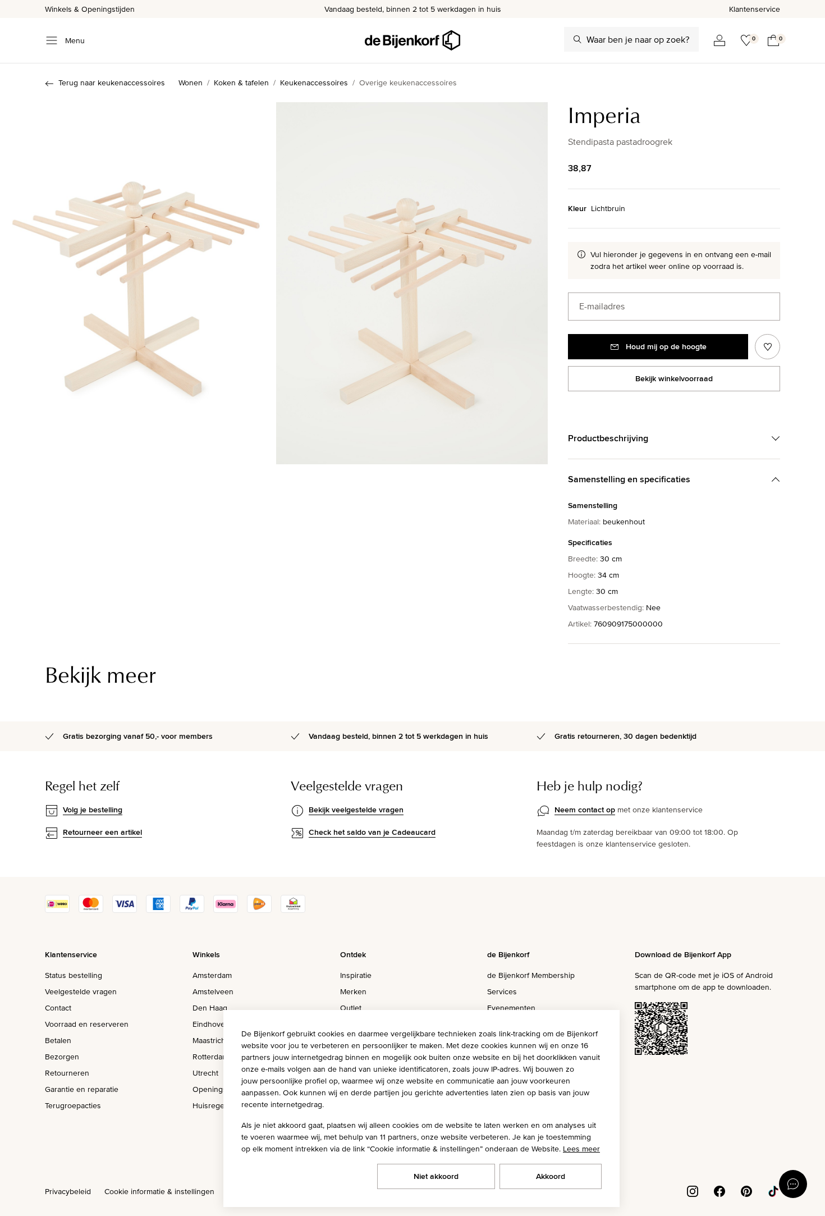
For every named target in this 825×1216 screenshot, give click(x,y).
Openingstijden (219, 1089)
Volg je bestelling (92, 809)
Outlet (350, 1007)
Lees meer (581, 1148)
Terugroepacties (73, 1105)
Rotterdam (210, 1056)
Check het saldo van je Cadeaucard (372, 832)
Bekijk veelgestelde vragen (356, 809)
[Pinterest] (746, 1190)
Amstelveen (212, 991)
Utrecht (205, 1072)
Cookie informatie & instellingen (159, 1191)
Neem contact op (584, 809)
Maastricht (210, 1040)
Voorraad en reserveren (87, 1024)
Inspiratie (356, 975)
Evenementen (511, 1007)
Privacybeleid (68, 1191)
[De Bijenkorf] (412, 40)
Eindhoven (211, 1024)
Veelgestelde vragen (81, 991)
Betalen (58, 1040)
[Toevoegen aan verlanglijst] (767, 346)
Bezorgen (62, 1056)
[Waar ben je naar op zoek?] (577, 39)
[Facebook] (719, 1190)
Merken (353, 991)
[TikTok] (773, 1190)
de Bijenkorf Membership (531, 975)
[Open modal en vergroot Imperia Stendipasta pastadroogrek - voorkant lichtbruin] (136, 283)
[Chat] (793, 1184)
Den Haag (209, 1007)
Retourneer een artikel (102, 832)
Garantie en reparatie (81, 1089)
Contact (58, 1007)
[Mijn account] (719, 40)
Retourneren (67, 1072)
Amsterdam (212, 975)
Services (502, 991)
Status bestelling (73, 975)
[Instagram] (692, 1190)
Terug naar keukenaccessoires (111, 82)
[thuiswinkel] (293, 910)
